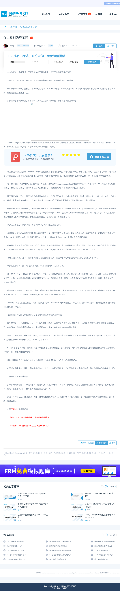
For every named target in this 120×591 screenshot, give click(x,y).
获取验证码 (73, 62)
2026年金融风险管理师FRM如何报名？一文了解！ (32, 494)
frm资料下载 (82, 14)
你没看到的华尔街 (28, 27)
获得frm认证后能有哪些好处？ (105, 541)
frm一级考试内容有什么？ (58, 559)
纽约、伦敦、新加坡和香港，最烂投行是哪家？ (29, 417)
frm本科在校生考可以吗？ (103, 555)
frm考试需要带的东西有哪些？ (60, 550)
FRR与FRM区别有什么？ (103, 546)
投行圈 (13, 27)
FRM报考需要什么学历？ (16, 559)
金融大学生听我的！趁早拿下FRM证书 (33, 516)
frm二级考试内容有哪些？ (16, 541)
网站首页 (45, 14)
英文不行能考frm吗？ (102, 559)
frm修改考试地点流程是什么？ (60, 541)
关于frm (113, 14)
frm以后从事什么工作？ (15, 550)
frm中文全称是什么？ (15, 546)
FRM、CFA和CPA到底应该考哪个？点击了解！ (100, 516)
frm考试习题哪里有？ (102, 550)
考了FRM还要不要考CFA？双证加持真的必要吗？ (33, 505)
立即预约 (92, 62)
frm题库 (98, 14)
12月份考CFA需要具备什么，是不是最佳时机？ (29, 425)
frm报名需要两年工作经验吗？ (60, 555)
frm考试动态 (63, 14)
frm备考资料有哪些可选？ (16, 555)
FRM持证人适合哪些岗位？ (59, 546)
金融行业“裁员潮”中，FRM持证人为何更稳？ (100, 505)
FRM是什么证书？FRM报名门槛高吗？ (99, 494)
